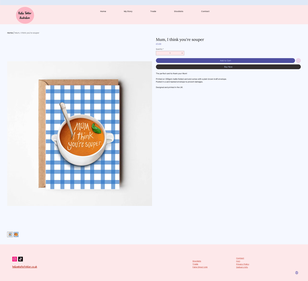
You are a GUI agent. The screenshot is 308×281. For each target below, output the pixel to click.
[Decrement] (157, 53)
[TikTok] (20, 259)
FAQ (238, 261)
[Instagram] (14, 259)
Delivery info (242, 267)
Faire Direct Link (200, 267)
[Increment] (182, 53)
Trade (195, 264)
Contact (240, 258)
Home (10, 32)
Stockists (196, 261)
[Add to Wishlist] (298, 60)
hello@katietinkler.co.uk (24, 266)
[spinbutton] (170, 53)
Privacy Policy (242, 264)
